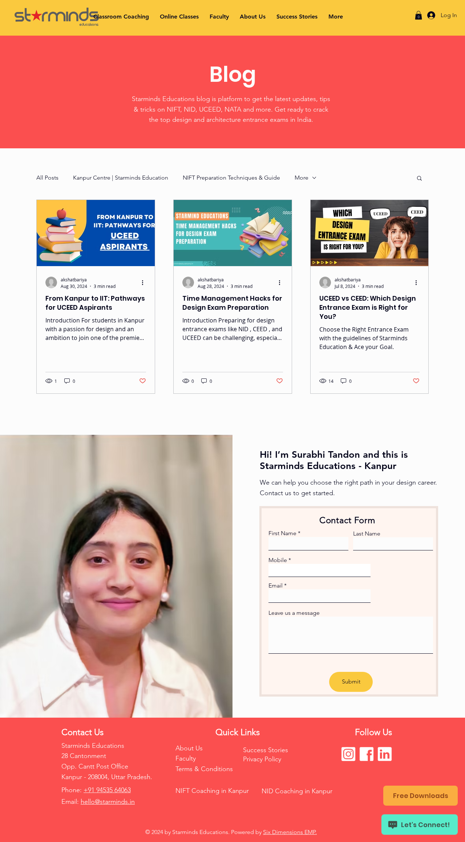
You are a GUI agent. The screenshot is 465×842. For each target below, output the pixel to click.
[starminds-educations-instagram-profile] (348, 754)
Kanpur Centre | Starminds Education (120, 177)
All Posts (47, 177)
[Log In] (429, 15)
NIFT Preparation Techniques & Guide (231, 177)
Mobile (277, 560)
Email (275, 586)
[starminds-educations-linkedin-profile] (384, 754)
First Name (282, 533)
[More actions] (145, 282)
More (301, 177)
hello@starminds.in (108, 802)
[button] (418, 15)
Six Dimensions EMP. (290, 832)
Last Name (366, 534)
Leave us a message (294, 613)
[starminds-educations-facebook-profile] (366, 754)
